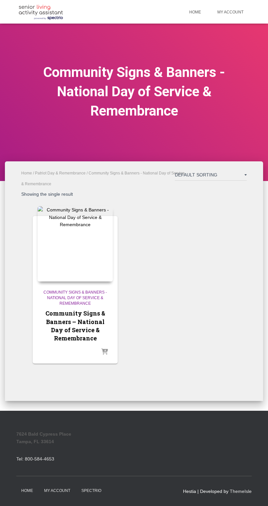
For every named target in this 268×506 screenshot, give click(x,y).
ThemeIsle (241, 491)
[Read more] (104, 352)
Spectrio (91, 490)
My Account (230, 12)
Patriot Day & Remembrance (60, 173)
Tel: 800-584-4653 (35, 458)
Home (195, 12)
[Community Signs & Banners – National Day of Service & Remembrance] (75, 243)
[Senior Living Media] (40, 12)
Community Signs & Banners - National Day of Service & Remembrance (75, 298)
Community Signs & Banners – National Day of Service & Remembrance (75, 325)
